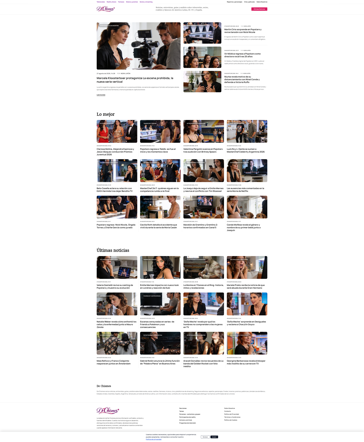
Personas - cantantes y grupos (189, 414)
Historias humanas (106, 296)
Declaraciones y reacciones (196, 74)
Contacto (227, 411)
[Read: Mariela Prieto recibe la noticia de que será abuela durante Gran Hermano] (247, 267)
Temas (181, 411)
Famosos (121, 2)
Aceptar (214, 437)
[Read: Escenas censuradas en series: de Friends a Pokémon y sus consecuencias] (160, 304)
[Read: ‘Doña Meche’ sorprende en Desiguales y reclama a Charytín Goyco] (247, 304)
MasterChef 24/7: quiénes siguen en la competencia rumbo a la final (159, 189)
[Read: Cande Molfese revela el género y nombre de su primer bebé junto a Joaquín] (247, 207)
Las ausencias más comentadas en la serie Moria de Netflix (245, 189)
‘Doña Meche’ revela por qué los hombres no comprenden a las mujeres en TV (203, 324)
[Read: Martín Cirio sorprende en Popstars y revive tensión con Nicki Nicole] (202, 33)
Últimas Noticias (259, 9)
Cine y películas (249, 2)
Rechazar (205, 437)
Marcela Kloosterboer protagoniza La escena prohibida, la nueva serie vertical (135, 79)
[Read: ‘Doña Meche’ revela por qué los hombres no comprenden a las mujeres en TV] (203, 304)
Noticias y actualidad (106, 123)
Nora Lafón (247, 26)
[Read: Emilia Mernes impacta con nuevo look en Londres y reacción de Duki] (160, 267)
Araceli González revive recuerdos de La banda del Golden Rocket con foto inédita (203, 364)
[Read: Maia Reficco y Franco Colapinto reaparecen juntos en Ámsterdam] (117, 343)
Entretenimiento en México (195, 199)
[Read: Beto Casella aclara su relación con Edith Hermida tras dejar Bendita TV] (117, 170)
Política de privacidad (153, 439)
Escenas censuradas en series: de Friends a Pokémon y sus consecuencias (157, 324)
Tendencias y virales (150, 123)
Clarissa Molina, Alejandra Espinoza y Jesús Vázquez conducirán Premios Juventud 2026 (115, 152)
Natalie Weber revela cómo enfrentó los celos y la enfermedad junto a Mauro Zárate (116, 324)
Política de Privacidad (231, 414)
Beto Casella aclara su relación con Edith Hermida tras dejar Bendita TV (115, 189)
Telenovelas (101, 2)
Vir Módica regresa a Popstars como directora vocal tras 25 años (242, 55)
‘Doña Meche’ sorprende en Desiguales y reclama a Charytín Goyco (246, 323)
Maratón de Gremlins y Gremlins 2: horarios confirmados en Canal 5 (200, 226)
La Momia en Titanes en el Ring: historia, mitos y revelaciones (203, 286)
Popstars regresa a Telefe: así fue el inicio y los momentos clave (158, 150)
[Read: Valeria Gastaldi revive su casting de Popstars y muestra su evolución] (117, 267)
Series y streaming (146, 2)
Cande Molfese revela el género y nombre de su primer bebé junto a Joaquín (244, 227)
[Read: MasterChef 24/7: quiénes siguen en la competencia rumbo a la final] (160, 170)
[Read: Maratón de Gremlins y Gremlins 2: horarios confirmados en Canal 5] (203, 207)
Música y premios (132, 2)
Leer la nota (101, 95)
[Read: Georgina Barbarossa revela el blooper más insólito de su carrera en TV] (247, 343)
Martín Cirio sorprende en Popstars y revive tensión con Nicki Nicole (242, 31)
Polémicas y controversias (152, 296)
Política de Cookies (230, 420)
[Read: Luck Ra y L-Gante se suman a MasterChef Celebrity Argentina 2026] (247, 131)
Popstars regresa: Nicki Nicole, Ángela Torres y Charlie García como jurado (116, 226)
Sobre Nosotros (262, 2)
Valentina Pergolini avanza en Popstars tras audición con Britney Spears (203, 150)
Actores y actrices (185, 420)
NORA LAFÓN (125, 73)
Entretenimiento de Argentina (109, 25)
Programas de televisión (187, 423)
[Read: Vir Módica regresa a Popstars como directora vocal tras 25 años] (202, 57)
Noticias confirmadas (237, 123)
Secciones (183, 408)
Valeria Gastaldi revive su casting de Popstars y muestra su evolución (115, 286)
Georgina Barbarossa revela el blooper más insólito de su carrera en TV (246, 362)
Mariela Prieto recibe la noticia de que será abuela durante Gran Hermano (246, 286)
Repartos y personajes (234, 2)
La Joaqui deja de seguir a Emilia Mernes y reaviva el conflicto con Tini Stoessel (203, 189)
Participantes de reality (187, 417)
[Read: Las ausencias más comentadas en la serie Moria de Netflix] (247, 170)
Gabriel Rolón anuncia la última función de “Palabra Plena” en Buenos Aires (160, 362)
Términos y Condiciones (232, 417)
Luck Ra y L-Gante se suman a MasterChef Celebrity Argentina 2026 (246, 150)
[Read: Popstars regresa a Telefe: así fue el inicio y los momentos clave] (160, 131)
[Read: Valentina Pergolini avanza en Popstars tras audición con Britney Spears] (203, 131)
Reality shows (111, 2)
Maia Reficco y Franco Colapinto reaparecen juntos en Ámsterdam (114, 362)
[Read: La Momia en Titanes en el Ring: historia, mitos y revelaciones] (203, 267)
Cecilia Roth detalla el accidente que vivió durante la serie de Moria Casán (158, 226)
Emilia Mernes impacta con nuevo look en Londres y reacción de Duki (159, 286)
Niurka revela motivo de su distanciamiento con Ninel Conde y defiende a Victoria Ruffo (242, 79)
